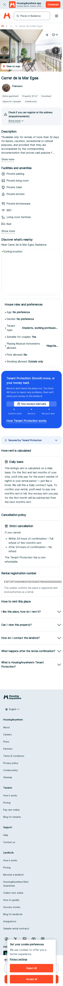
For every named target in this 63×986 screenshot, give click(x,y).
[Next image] (56, 50)
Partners (7, 748)
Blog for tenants (12, 817)
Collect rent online (13, 892)
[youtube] (33, 939)
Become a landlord (13, 874)
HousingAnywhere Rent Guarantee (16, 883)
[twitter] (15, 939)
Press (6, 741)
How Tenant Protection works (26, 420)
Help (5, 835)
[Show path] (11, 26)
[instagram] (42, 939)
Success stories (11, 907)
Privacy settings (18, 959)
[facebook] (6, 939)
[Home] (6, 16)
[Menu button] (56, 16)
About (6, 727)
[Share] (47, 35)
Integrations (9, 921)
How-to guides (11, 900)
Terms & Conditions (13, 756)
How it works (10, 795)
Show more (7, 159)
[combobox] (12, 709)
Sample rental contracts (16, 928)
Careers (7, 734)
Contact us (9, 842)
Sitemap (7, 777)
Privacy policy (10, 763)
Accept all (31, 979)
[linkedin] (24, 939)
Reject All (31, 968)
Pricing (6, 802)
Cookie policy (10, 770)
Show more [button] (14, 120)
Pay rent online (11, 809)
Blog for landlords (12, 914)
